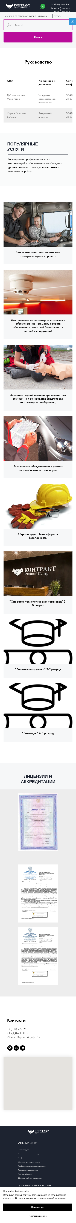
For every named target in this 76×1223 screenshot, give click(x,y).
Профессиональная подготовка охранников (34, 1158)
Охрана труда (23, 1149)
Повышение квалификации (28, 1170)
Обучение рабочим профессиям (30, 1178)
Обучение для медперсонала (29, 1162)
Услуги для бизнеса (25, 1174)
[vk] (16, 1048)
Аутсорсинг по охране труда (29, 1154)
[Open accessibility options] (72, 21)
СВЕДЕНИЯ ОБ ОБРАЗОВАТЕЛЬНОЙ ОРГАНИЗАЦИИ (26, 16)
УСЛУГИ (57, 16)
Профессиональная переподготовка (32, 1166)
